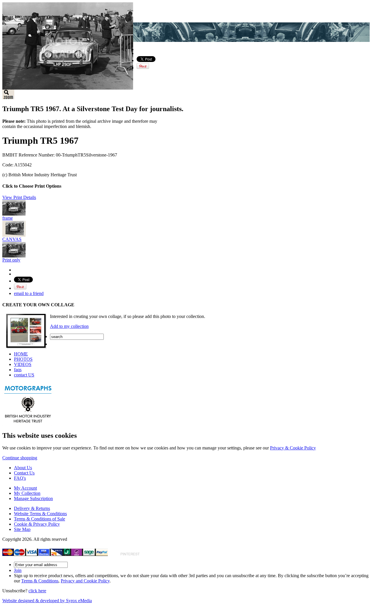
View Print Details (19, 197)
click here (37, 590)
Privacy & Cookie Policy (293, 447)
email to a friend (29, 293)
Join (18, 570)
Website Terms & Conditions (40, 513)
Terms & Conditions (39, 580)
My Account (25, 488)
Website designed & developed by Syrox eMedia (47, 600)
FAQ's (20, 478)
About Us (23, 467)
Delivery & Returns (32, 508)
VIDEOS (22, 364)
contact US (24, 374)
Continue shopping (19, 457)
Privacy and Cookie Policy (85, 580)
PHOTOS (23, 359)
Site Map (22, 529)
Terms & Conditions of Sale (39, 518)
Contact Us (24, 472)
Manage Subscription (33, 498)
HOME (21, 353)
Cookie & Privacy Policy (37, 524)
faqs (18, 369)
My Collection (27, 493)
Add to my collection (69, 326)
